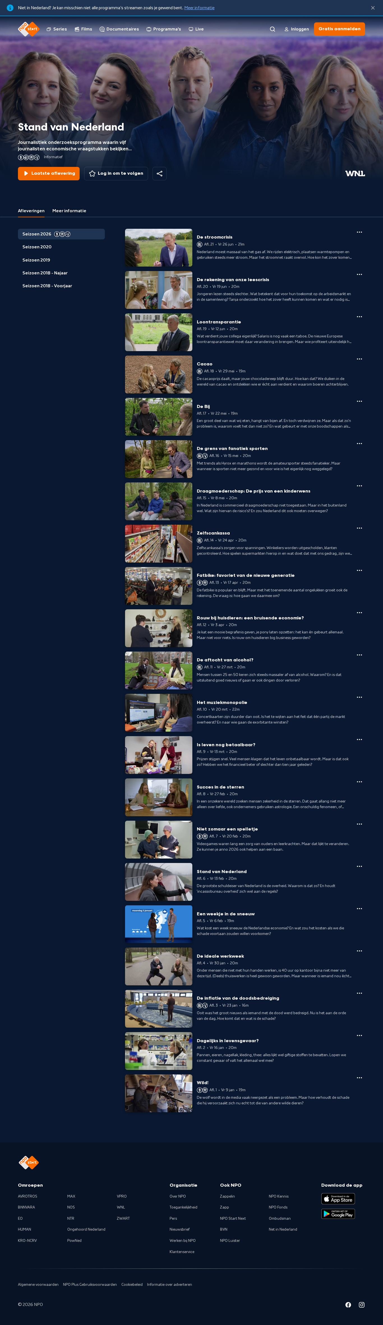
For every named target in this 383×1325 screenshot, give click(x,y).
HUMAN (24, 1229)
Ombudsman (280, 1219)
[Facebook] (348, 1305)
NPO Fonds (278, 1207)
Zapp (224, 1207)
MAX (71, 1196)
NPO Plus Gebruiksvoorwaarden (90, 1285)
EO (20, 1219)
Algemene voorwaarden (38, 1285)
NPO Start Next (233, 1219)
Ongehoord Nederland (86, 1229)
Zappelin (227, 1196)
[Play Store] (338, 1214)
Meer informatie (199, 8)
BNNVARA (26, 1207)
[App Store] (338, 1198)
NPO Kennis (279, 1196)
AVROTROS (27, 1196)
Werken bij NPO (183, 1241)
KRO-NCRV (27, 1241)
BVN (223, 1229)
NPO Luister (230, 1241)
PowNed (74, 1241)
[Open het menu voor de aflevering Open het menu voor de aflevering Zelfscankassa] (359, 528)
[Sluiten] (373, 7)
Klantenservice (182, 1252)
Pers (173, 1219)
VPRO (122, 1196)
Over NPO (178, 1196)
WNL (121, 1207)
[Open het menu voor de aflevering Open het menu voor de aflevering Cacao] (359, 359)
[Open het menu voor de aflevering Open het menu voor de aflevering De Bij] (359, 401)
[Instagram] (361, 1305)
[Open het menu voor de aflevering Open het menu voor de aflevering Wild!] (359, 1077)
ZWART (123, 1219)
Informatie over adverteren (169, 1285)
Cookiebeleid (132, 1285)
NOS (71, 1207)
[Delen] (160, 173)
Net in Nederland (283, 1229)
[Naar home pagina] (29, 29)
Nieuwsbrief (180, 1229)
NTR (70, 1219)
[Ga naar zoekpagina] (272, 29)
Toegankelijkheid (183, 1207)
